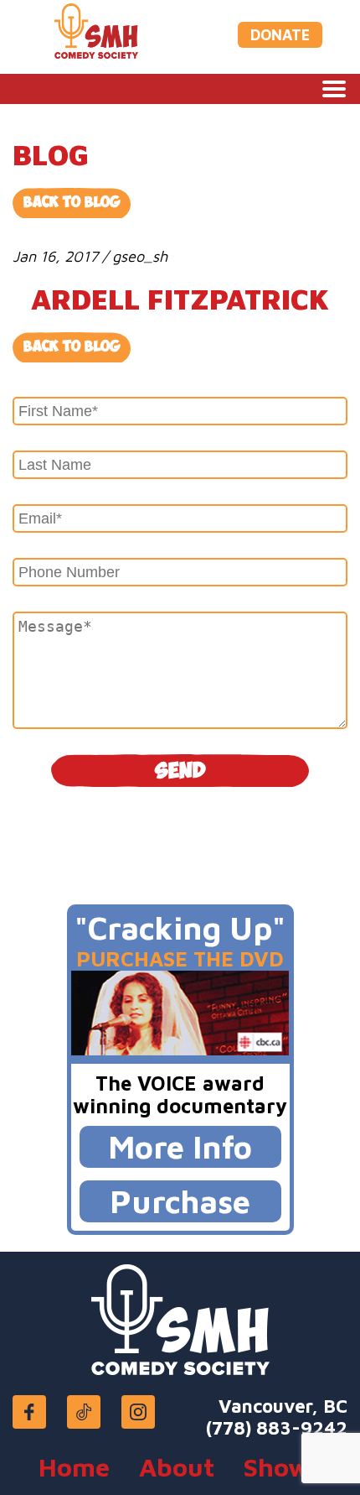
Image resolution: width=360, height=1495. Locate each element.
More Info (180, 1146)
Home (74, 1466)
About (176, 1466)
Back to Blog (71, 202)
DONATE (280, 35)
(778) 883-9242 (276, 1428)
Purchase (180, 1201)
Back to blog (71, 346)
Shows (283, 1466)
